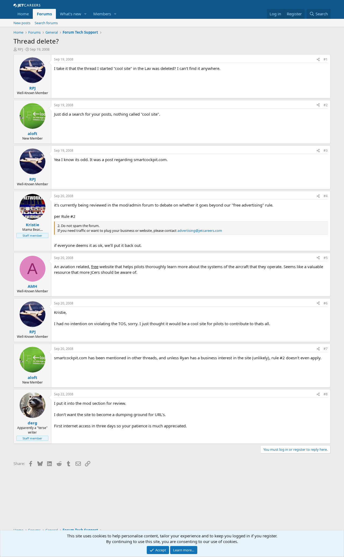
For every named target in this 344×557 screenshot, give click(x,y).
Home (23, 13)
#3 (326, 150)
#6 (326, 303)
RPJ (20, 49)
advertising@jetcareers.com (199, 230)
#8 (326, 394)
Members (102, 13)
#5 (326, 258)
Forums (44, 13)
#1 (326, 59)
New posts (21, 22)
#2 (326, 105)
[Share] (318, 59)
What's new (70, 13)
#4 (326, 196)
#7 (326, 348)
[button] (85, 14)
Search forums (46, 22)
